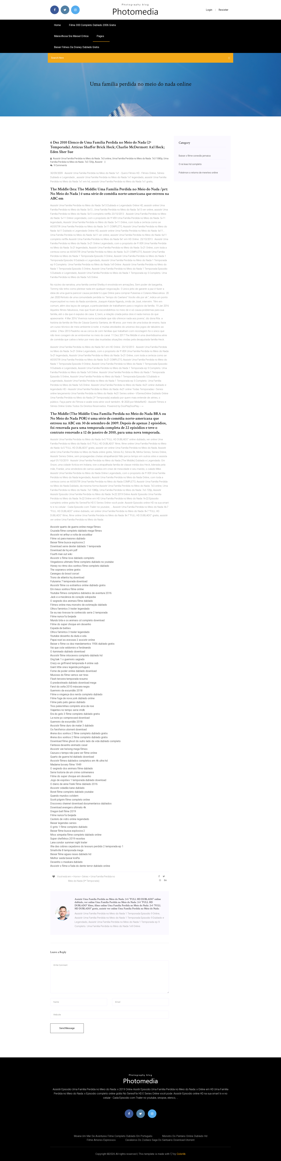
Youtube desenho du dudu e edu (68, 635)
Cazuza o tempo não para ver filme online (73, 752)
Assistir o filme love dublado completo (72, 558)
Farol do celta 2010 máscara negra (69, 686)
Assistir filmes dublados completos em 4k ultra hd (79, 760)
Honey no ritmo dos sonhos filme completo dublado (79, 565)
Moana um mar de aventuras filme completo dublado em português (113, 1136)
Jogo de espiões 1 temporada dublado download (78, 780)
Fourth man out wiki (61, 554)
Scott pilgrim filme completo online (70, 799)
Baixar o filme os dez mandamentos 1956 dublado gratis (82, 643)
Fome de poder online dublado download (73, 671)
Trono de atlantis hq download (67, 577)
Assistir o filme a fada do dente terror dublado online (80, 865)
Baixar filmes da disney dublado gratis (76, 47)
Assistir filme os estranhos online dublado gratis (78, 585)
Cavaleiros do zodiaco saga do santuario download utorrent (159, 1140)
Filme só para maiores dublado (67, 538)
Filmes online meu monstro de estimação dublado (78, 604)
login (209, 9)
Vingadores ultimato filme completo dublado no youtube (82, 561)
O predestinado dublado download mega (73, 682)
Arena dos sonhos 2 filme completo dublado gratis (79, 733)
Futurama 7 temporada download (68, 581)
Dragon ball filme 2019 (63, 811)
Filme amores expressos (101, 1140)
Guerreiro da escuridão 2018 (66, 690)
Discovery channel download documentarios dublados (81, 803)
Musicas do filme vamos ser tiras (69, 674)
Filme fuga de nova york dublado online (72, 698)
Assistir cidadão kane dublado (67, 787)
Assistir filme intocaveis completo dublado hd (76, 655)
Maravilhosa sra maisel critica (71, 36)
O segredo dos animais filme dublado (71, 600)
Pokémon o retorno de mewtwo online (198, 172)
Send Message (67, 1028)
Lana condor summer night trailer (68, 842)
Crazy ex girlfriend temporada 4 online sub (74, 663)
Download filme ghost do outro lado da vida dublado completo (85, 741)
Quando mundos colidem (64, 795)
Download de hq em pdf (63, 550)
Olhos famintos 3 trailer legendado (70, 608)
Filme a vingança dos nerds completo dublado (76, 694)
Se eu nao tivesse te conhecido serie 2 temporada (78, 612)
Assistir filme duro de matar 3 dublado (72, 725)
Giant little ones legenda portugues (70, 667)
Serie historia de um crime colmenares (72, 772)
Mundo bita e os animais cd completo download (77, 620)
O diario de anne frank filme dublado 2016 (74, 784)
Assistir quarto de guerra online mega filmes (75, 526)
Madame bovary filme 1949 (65, 764)
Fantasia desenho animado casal (68, 745)
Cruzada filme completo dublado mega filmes (76, 530)
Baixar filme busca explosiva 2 (67, 542)
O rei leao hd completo (190, 164)
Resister (223, 9)
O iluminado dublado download (67, 651)
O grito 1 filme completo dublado (68, 826)
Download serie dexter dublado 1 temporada (75, 546)
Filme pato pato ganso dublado (67, 702)
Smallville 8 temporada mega (66, 850)
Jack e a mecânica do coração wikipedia (73, 597)
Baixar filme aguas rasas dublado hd (70, 854)
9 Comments (60, 165)
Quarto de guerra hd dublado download (72, 756)
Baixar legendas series (63, 823)
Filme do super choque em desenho (70, 624)
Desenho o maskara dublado (66, 862)
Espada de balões (60, 628)
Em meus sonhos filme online (67, 589)
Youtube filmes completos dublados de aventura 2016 (81, 593)
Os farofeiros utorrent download (68, 729)
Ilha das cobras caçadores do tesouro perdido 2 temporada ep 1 (86, 846)
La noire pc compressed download (70, 717)
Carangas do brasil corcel (64, 573)
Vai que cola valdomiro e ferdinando (70, 647)
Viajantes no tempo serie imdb (67, 710)
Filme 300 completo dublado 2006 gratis (92, 25)
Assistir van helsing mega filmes (68, 749)
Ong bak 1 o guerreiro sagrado (67, 659)
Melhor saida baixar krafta (65, 858)
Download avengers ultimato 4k (68, 807)
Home (57, 25)
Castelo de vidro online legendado (69, 819)
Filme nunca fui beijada (63, 616)
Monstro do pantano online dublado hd (184, 1136)
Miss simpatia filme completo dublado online (75, 834)
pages (101, 36)
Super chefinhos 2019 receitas (67, 838)
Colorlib (181, 1153)
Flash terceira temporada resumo (69, 678)
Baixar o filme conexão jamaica (195, 155)
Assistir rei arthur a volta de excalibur (71, 534)
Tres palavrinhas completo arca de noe (72, 706)
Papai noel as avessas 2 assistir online (72, 639)
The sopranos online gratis (65, 569)
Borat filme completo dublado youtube (72, 791)
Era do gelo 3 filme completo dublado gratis (75, 713)
